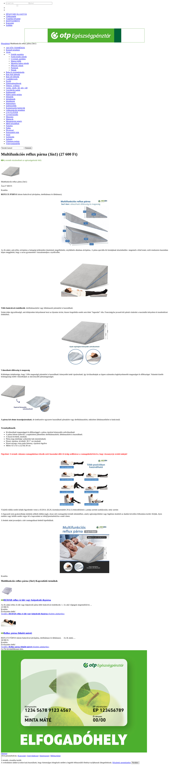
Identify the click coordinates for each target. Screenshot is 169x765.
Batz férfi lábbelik (13, 74)
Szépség (9, 139)
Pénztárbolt (5, 43)
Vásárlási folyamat (13, 19)
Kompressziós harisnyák (15, 108)
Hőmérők (9, 97)
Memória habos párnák (20, 63)
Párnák (13, 70)
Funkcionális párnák (19, 57)
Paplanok (14, 68)
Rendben (135, 763)
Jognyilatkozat (32, 756)
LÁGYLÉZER (12, 112)
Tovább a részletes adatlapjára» (33, 614)
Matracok (9, 119)
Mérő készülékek (12, 123)
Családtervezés (12, 79)
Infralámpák (10, 99)
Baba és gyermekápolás (15, 72)
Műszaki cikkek (17, 66)
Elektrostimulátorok (13, 83)
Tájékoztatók (11, 16)
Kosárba (4, 190)
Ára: (2, 186)
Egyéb (8, 81)
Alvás (8, 52)
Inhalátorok (10, 101)
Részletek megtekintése (121, 763)
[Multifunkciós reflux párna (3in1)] (10, 180)
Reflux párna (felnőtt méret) (18, 633)
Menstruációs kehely (14, 121)
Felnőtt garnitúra (17, 54)
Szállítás (9, 25)
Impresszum (44, 756)
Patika (8, 128)
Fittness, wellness (13, 86)
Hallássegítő (10, 92)
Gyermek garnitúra (18, 59)
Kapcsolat (10, 23)
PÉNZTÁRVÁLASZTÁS (16, 14)
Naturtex (9, 126)
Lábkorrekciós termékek (15, 110)
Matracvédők (16, 61)
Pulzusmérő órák (12, 132)
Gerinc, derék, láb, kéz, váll (16, 88)
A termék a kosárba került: (11, 760)
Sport (8, 135)
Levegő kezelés (12, 115)
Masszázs (9, 117)
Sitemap (4, 753)
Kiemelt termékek (13, 50)
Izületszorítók (11, 106)
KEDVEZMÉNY (13, 21)
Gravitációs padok (13, 90)
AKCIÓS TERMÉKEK (15, 48)
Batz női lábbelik (12, 77)
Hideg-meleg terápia (14, 94)
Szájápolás (10, 137)
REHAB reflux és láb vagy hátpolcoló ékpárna (27, 600)
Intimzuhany (11, 103)
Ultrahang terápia (12, 141)
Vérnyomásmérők (13, 144)
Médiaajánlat (55, 756)
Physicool (10, 130)
